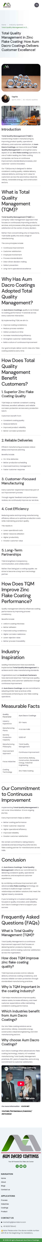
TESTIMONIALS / (16, 1111)
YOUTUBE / (6, 1111)
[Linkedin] (24, 1166)
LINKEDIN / (27, 1111)
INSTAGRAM (6, 1114)
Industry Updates (16, 25)
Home (4, 25)
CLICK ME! (25, 1106)
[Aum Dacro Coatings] (7, 5)
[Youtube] (21, 1166)
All (24, 100)
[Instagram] (17, 1166)
